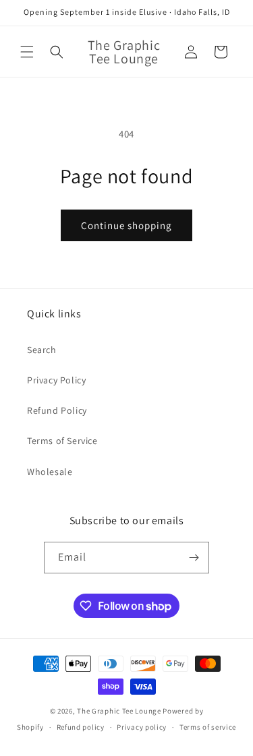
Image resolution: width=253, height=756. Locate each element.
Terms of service (207, 727)
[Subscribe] (193, 557)
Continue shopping (126, 225)
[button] (27, 52)
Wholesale (49, 472)
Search (42, 350)
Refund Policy (57, 410)
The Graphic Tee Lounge (119, 711)
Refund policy (81, 727)
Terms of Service (62, 441)
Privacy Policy (56, 380)
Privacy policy (142, 727)
